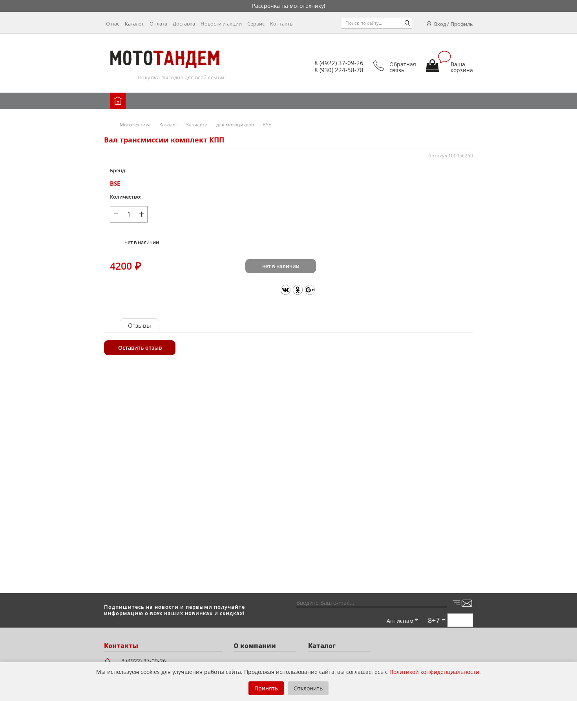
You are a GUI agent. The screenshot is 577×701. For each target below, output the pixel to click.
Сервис (256, 23)
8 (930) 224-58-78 (338, 69)
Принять (266, 688)
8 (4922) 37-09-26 (338, 62)
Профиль (462, 23)
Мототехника (135, 124)
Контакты (282, 23)
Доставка (184, 23)
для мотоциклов (235, 124)
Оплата (158, 23)
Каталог (134, 23)
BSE (267, 124)
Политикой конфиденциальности (434, 671)
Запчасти (197, 124)
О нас (112, 23)
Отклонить (308, 688)
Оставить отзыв (140, 347)
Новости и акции (221, 23)
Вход (440, 23)
